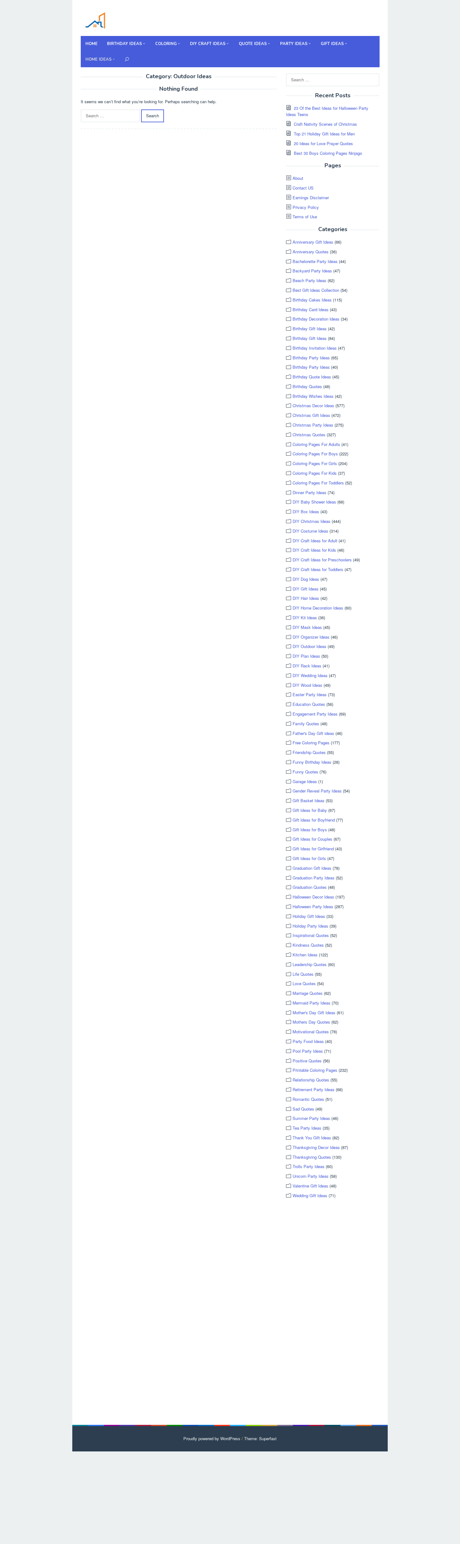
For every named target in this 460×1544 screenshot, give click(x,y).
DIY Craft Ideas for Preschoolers (322, 560)
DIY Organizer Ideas (311, 637)
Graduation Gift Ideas (312, 868)
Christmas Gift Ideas (311, 415)
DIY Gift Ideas (306, 589)
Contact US (303, 188)
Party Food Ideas (308, 1041)
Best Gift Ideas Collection (316, 290)
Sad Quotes (303, 1109)
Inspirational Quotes (311, 935)
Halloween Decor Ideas (313, 897)
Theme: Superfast (260, 1438)
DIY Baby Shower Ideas (314, 502)
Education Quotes (309, 704)
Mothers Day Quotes (311, 1022)
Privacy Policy (306, 207)
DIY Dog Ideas (306, 579)
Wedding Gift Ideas (310, 1195)
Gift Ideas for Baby (310, 810)
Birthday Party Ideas (311, 358)
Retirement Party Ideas (314, 1089)
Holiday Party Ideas (310, 926)
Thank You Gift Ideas (312, 1138)
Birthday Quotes (307, 386)
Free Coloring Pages (311, 743)
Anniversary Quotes (311, 252)
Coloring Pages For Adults (316, 444)
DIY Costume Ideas (310, 531)
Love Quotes (304, 983)
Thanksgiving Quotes (312, 1157)
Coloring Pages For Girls (315, 463)
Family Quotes (306, 723)
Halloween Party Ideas (313, 906)
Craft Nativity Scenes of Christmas (325, 124)
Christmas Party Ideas (313, 425)
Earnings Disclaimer (311, 197)
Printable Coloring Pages (315, 1070)
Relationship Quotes (311, 1080)
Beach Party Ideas (309, 280)
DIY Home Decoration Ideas (318, 608)
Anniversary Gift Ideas (313, 242)
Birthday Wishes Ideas (313, 396)
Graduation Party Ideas (314, 878)
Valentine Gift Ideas (310, 1186)
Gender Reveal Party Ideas (317, 791)
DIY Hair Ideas (306, 598)
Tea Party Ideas (307, 1128)
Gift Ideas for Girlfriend (313, 849)
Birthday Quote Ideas (312, 377)
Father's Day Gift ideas (313, 733)
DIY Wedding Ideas (310, 675)
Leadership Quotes (310, 964)
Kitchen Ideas (305, 955)
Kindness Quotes (308, 945)
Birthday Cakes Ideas (312, 300)
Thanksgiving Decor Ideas (316, 1147)
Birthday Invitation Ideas (315, 348)
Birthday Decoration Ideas (316, 319)
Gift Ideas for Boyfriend (314, 820)
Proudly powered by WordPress (211, 1438)
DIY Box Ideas (306, 511)
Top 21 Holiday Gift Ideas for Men (324, 134)
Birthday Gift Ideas (310, 329)
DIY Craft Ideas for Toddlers (318, 569)
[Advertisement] (333, 1312)
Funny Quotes (305, 772)
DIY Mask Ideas (307, 627)
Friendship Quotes (309, 752)
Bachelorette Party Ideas (315, 261)
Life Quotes (303, 974)
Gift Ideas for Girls (309, 858)
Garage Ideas (305, 781)
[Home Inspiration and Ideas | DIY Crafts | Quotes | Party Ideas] (95, 20)
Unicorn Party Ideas (311, 1176)
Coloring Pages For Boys (315, 454)
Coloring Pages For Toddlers (318, 483)
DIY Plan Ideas (306, 656)
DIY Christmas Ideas (311, 521)
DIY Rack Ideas (307, 666)
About (298, 178)
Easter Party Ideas (310, 694)
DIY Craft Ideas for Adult (315, 541)
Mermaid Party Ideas (311, 1003)
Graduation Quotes (310, 887)
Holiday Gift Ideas (309, 916)
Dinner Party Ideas (309, 492)
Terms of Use (305, 217)
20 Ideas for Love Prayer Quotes (323, 143)
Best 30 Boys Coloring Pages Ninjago (328, 153)
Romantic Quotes (308, 1099)
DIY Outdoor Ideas (309, 646)
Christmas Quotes (309, 435)
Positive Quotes (307, 1061)
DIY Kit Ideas (305, 617)
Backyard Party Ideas (312, 271)
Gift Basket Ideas (309, 800)
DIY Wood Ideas (307, 685)
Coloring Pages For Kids (315, 473)
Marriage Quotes (308, 993)
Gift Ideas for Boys (310, 830)
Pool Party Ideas (308, 1051)
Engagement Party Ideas (315, 714)
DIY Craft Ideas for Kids (314, 550)
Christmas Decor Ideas (313, 405)
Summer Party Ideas (311, 1118)
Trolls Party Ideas (309, 1166)
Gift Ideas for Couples (312, 839)
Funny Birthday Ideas (312, 762)
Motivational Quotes (311, 1032)
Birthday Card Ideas (311, 309)
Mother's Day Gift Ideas (314, 1012)
